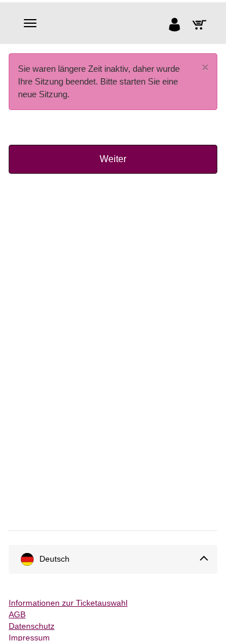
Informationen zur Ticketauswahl (68, 602)
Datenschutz (31, 626)
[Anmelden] (177, 26)
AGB (17, 614)
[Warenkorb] (202, 26)
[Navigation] (30, 23)
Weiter (113, 159)
